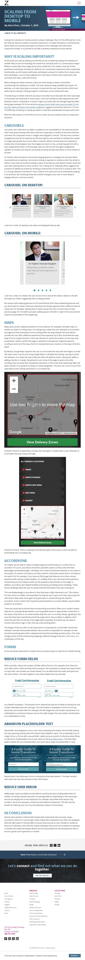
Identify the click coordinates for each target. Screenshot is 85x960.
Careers (7, 910)
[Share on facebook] (51, 845)
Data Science (34, 896)
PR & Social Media (35, 913)
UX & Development (36, 910)
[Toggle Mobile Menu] (79, 3)
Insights (7, 905)
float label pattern (55, 739)
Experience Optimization (37, 925)
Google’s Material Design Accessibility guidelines (24, 107)
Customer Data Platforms (38, 916)
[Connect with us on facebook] (5, 938)
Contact (7, 902)
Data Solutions (34, 919)
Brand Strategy (34, 902)
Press (6, 913)
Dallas (57, 902)
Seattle (57, 905)
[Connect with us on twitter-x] (13, 938)
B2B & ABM (33, 893)
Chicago (57, 893)
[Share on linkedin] (59, 845)
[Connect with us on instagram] (9, 938)
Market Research (35, 907)
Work (6, 893)
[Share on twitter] (55, 845)
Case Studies (8, 896)
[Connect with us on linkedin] (17, 938)
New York (58, 896)
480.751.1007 (9, 934)
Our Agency (8, 899)
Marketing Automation (37, 922)
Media (31, 905)
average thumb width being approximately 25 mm (58, 104)
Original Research (10, 907)
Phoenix (57, 899)
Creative (32, 899)
